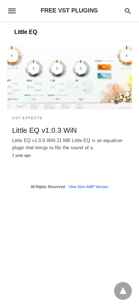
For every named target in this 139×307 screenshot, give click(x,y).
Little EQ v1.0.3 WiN (44, 130)
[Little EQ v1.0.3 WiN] (69, 76)
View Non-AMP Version (88, 187)
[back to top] (123, 291)
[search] (128, 11)
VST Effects (27, 118)
